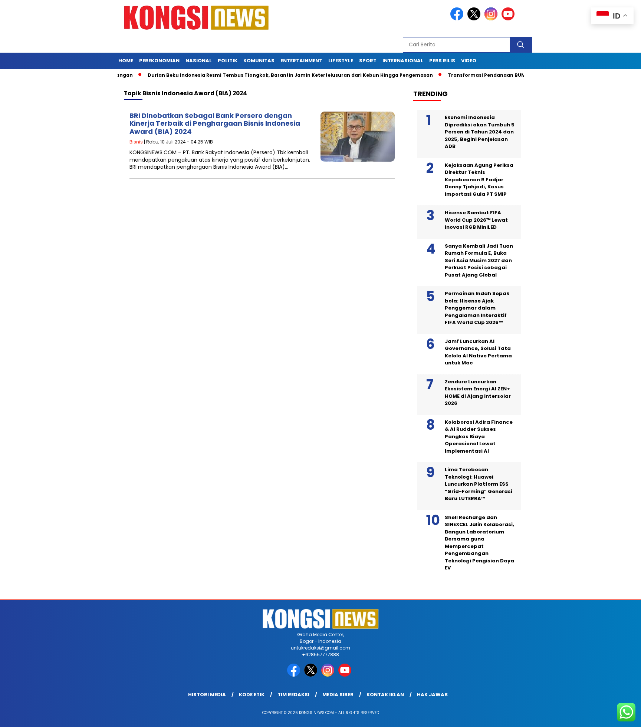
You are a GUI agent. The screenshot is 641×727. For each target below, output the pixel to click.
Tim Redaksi (293, 694)
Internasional (402, 60)
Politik (227, 60)
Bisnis (136, 142)
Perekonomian (159, 60)
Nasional (198, 60)
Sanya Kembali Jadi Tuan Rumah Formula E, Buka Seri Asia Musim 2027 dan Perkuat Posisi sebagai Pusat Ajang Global (479, 260)
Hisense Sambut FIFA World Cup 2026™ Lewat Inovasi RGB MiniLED (476, 220)
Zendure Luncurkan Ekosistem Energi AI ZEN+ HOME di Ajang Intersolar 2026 (478, 392)
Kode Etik (251, 694)
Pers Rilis (442, 60)
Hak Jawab (432, 694)
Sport (368, 60)
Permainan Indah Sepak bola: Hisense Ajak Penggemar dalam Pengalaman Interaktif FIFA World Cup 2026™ (477, 308)
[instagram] (492, 19)
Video (468, 60)
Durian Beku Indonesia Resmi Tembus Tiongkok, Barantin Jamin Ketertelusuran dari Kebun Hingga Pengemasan (271, 75)
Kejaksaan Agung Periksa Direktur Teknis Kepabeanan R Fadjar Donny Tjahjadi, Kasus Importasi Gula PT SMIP (479, 180)
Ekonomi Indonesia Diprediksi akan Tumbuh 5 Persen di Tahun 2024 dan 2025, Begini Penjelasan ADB (480, 132)
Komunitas (259, 60)
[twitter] (475, 19)
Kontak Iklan (385, 694)
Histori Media (207, 694)
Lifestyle (340, 60)
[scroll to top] (615, 715)
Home (125, 60)
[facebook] (458, 19)
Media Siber (338, 694)
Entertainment (301, 60)
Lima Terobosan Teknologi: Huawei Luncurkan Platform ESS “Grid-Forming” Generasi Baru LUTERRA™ (478, 484)
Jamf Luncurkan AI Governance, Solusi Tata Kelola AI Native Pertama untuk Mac (478, 352)
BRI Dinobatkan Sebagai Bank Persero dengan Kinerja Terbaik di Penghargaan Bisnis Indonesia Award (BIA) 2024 (214, 123)
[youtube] (509, 19)
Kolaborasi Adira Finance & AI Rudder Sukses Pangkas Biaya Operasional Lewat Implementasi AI (479, 437)
